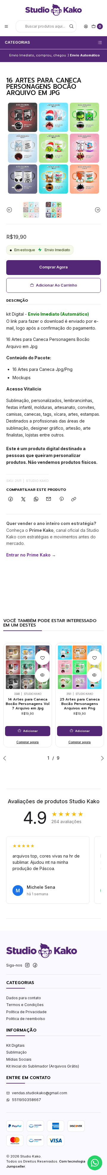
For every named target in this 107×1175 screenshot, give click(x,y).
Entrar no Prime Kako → (31, 554)
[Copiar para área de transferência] (74, 499)
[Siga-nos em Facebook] (35, 965)
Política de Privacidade (26, 1012)
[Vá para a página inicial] (53, 10)
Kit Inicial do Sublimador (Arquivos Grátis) (42, 1066)
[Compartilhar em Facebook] (10, 499)
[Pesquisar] (71, 26)
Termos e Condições (25, 1004)
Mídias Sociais (19, 1059)
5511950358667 (26, 1099)
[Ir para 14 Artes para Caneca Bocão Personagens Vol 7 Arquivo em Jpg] (27, 667)
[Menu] (6, 26)
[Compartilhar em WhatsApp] (36, 499)
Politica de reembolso (25, 1018)
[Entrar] (86, 26)
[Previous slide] (10, 210)
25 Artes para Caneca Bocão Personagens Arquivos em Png (80, 704)
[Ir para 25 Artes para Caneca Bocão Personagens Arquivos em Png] (79, 667)
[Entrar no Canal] (78, 55)
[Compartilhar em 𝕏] (23, 499)
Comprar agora (53, 267)
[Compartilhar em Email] (48, 499)
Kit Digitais (15, 1045)
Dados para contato (23, 998)
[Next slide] (96, 210)
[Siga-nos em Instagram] (27, 965)
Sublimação (16, 1052)
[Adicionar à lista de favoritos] (42, 657)
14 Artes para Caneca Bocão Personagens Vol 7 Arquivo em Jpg (27, 704)
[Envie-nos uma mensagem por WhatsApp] (94, 1162)
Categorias (17, 42)
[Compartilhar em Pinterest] (61, 499)
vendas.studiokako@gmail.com (39, 1093)
